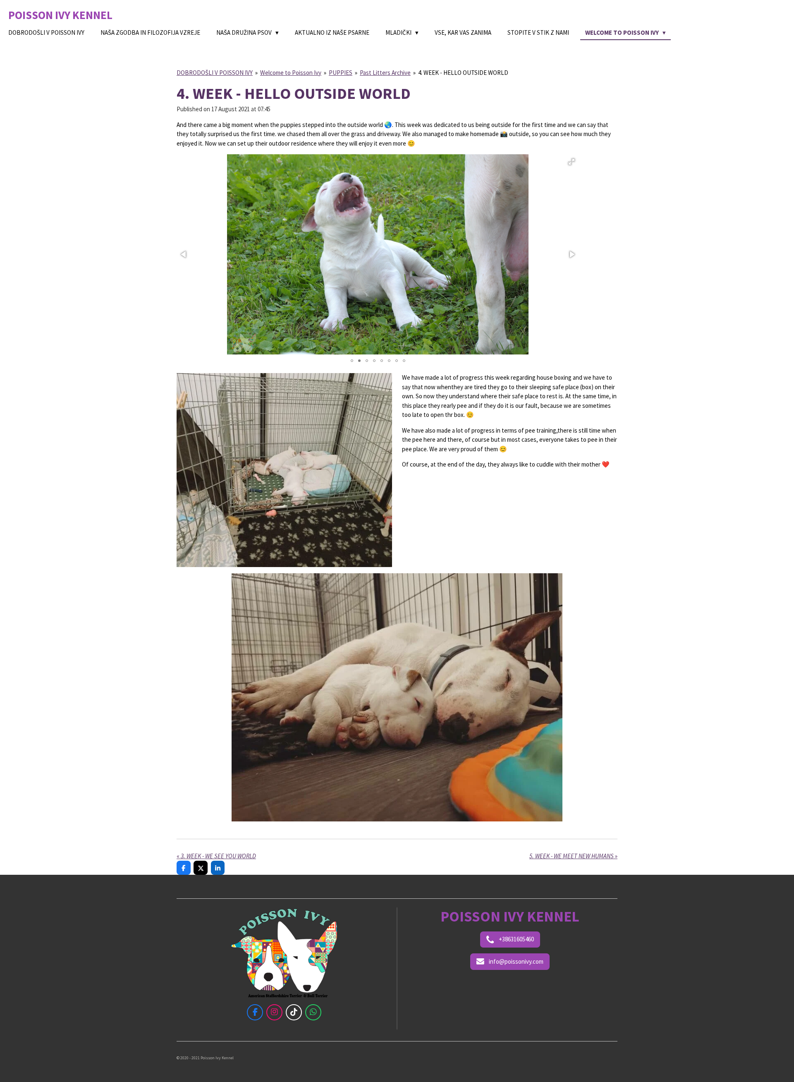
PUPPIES (340, 73)
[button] (571, 161)
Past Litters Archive (385, 73)
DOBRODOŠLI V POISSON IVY (215, 73)
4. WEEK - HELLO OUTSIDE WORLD (463, 73)
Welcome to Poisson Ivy (290, 73)
